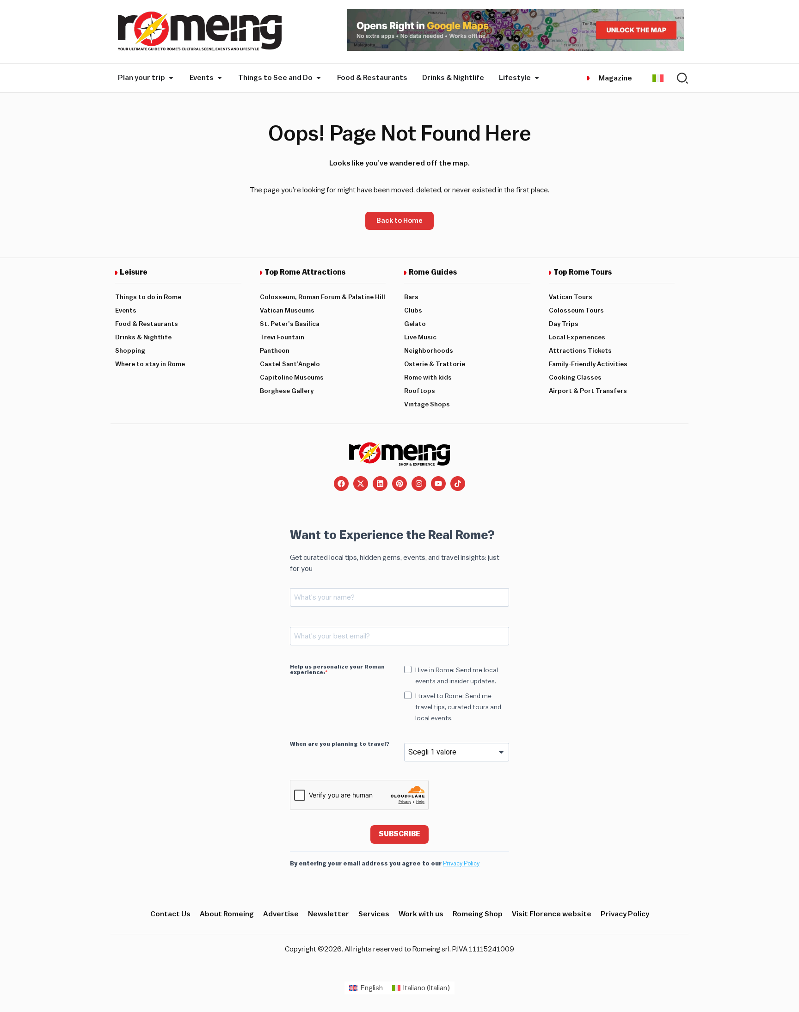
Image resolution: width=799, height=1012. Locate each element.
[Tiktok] (457, 483)
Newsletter (328, 914)
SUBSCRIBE (399, 834)
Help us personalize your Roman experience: (337, 669)
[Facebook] (341, 483)
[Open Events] (219, 77)
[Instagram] (419, 483)
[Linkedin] (380, 483)
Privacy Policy (461, 863)
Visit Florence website (551, 914)
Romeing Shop (478, 914)
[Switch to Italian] (658, 78)
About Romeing (227, 914)
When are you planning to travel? (339, 744)
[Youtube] (438, 483)
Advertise (281, 914)
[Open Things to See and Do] (318, 77)
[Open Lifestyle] (537, 77)
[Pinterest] (399, 483)
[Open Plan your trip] (171, 77)
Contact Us (170, 914)
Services (373, 914)
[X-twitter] (360, 483)
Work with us (421, 914)
